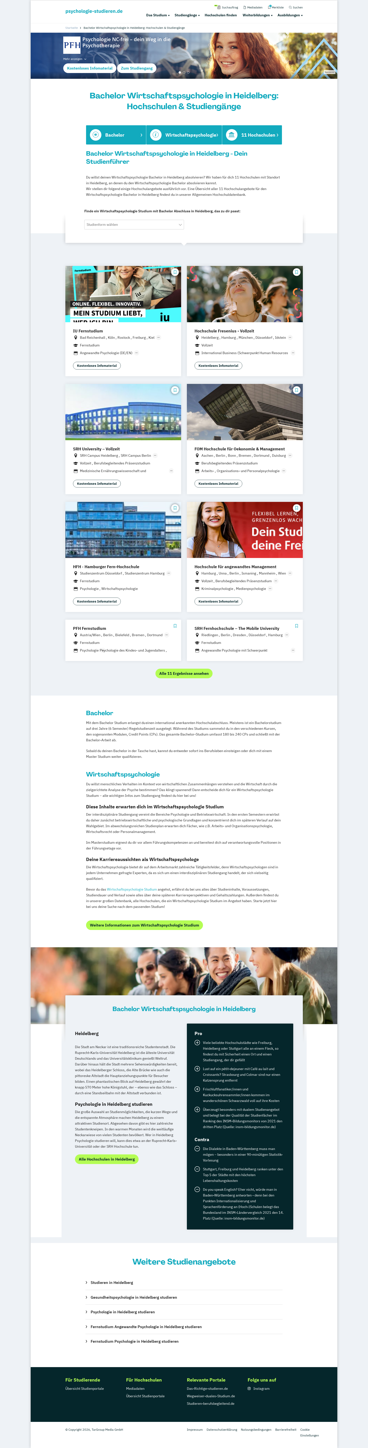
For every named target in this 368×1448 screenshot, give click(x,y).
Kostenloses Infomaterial (90, 68)
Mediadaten (135, 1388)
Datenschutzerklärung (222, 1429)
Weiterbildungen (256, 15)
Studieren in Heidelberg (112, 1282)
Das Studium (156, 15)
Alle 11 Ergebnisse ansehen (184, 673)
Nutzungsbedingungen (256, 1429)
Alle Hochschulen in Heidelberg (107, 1159)
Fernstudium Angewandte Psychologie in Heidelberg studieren (146, 1326)
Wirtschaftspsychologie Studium (132, 889)
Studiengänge (186, 15)
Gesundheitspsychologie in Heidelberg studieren (134, 1297)
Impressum (195, 1429)
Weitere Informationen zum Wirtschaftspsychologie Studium (144, 925)
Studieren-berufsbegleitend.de (210, 1403)
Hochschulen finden (221, 15)
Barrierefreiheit (286, 1429)
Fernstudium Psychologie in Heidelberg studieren (134, 1341)
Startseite (71, 28)
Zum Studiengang (137, 68)
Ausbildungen (289, 15)
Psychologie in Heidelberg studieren (123, 1311)
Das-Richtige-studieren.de (207, 1388)
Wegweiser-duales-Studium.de (211, 1396)
